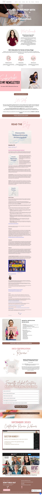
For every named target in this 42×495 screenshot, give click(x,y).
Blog (19, 413)
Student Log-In (13, 413)
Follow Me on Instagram (34, 413)
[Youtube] (20, 314)
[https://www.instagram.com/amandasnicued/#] (22, 487)
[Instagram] (19, 314)
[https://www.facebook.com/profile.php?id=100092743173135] (22, 486)
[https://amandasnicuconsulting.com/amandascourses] (4, 2)
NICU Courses (24, 413)
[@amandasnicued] (12, 454)
